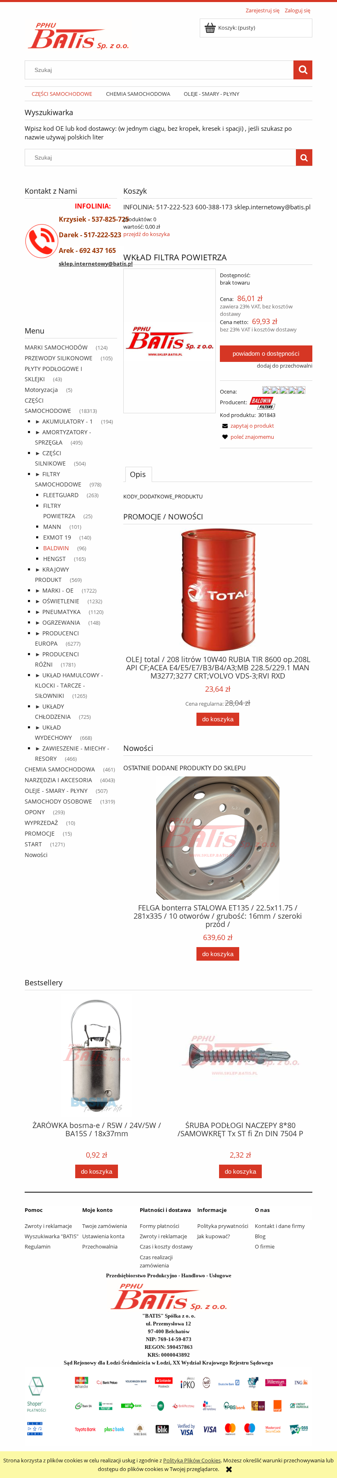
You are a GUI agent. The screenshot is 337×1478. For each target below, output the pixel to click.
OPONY (35, 812)
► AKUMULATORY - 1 (64, 421)
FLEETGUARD (60, 495)
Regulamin (38, 1246)
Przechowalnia (100, 1246)
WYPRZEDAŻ (41, 823)
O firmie (265, 1246)
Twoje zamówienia (104, 1226)
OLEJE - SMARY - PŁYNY (56, 791)
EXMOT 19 (57, 537)
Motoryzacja (41, 390)
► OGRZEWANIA (57, 622)
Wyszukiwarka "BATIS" (51, 1236)
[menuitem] (62, 94)
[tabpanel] (217, 496)
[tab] (138, 474)
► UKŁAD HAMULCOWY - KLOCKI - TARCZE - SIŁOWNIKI (69, 685)
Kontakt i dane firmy (280, 1226)
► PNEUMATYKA (58, 612)
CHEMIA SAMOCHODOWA (60, 769)
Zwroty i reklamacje (48, 1226)
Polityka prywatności (222, 1226)
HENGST (54, 559)
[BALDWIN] (262, 402)
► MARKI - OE (54, 590)
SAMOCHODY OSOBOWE (58, 801)
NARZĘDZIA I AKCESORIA (58, 780)
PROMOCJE (40, 833)
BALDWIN (56, 548)
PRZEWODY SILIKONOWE (58, 358)
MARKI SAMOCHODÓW (56, 347)
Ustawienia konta (103, 1236)
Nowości (36, 855)
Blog (260, 1236)
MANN (52, 527)
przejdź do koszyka (146, 234)
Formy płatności (159, 1226)
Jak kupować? (213, 1236)
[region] (71, 305)
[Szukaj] (302, 69)
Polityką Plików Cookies (192, 1460)
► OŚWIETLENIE (57, 601)
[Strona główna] (78, 33)
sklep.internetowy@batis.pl (96, 263)
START (33, 844)
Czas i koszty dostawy (166, 1246)
